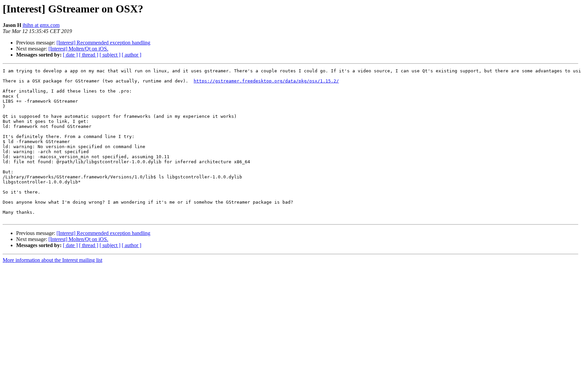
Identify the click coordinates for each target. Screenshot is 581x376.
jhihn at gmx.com (41, 25)
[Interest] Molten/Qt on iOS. (78, 49)
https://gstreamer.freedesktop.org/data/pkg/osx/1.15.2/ (266, 80)
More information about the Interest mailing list (52, 260)
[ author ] (131, 55)
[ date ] (70, 55)
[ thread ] (88, 55)
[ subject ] (110, 55)
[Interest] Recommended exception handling (103, 42)
